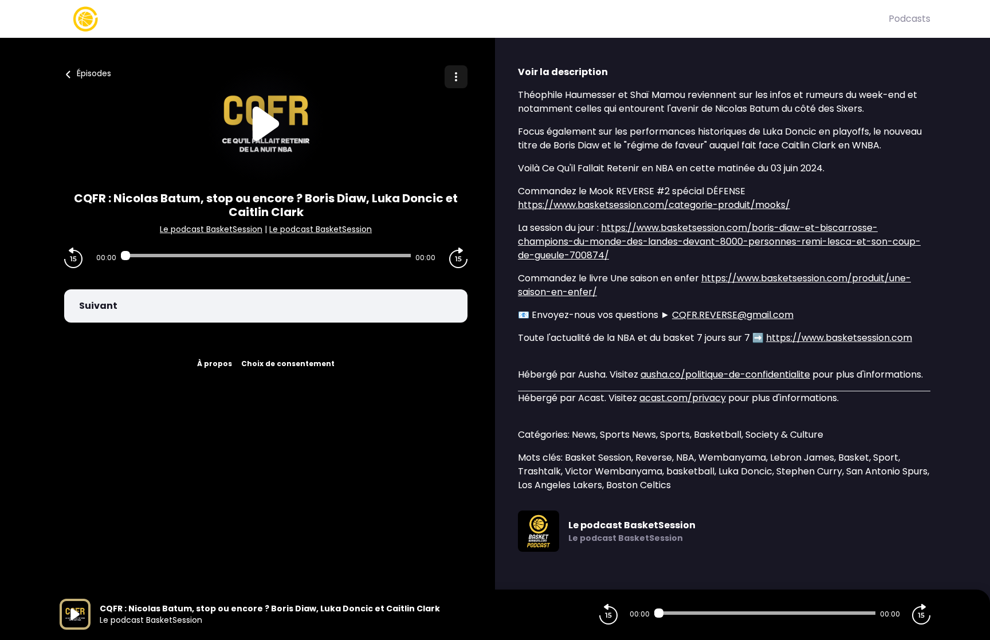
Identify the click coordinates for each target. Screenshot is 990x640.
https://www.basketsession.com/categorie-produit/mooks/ (654, 204)
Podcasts (909, 18)
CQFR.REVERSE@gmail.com (732, 314)
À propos (214, 363)
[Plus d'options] (456, 76)
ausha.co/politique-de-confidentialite (725, 374)
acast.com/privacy (682, 398)
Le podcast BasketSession (211, 229)
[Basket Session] (474, 19)
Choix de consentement (288, 363)
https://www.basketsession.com (839, 337)
